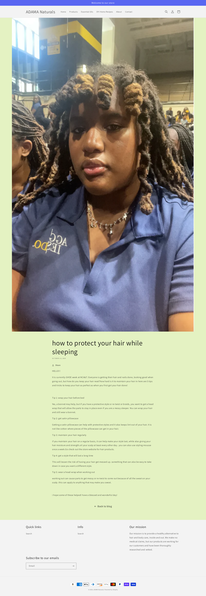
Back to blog (105, 506)
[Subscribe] (73, 566)
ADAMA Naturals (99, 590)
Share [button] (58, 365)
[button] (166, 12)
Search (29, 533)
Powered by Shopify (111, 590)
